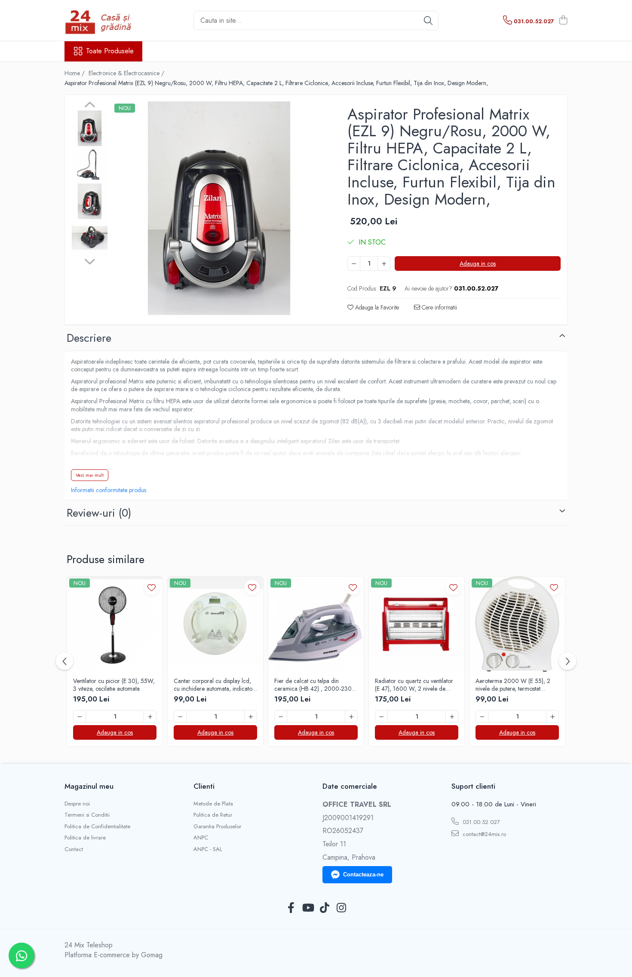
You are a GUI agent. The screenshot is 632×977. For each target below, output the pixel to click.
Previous (89, 105)
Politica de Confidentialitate (97, 826)
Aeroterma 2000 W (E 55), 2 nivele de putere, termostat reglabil (513, 684)
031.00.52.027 (480, 822)
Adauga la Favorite (376, 307)
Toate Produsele (110, 51)
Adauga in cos (478, 263)
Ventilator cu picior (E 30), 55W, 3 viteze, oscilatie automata (114, 684)
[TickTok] (324, 908)
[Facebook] (290, 908)
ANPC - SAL (207, 849)
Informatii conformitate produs (108, 490)
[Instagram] (341, 908)
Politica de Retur (212, 815)
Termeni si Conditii (87, 815)
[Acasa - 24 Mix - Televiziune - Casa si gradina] (107, 20)
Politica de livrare (85, 838)
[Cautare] (428, 20)
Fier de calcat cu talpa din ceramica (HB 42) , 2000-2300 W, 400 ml (315, 684)
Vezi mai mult (90, 475)
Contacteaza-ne (363, 874)
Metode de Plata (213, 804)
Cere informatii (438, 307)
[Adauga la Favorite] (151, 587)
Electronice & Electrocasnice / (127, 73)
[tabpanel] (219, 208)
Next (89, 260)
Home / (75, 73)
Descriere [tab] (89, 338)
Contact (73, 849)
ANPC (200, 838)
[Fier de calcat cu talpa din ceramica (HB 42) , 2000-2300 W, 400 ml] (316, 624)
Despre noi (77, 804)
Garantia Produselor (217, 826)
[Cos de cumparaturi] (563, 20)
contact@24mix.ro (483, 834)
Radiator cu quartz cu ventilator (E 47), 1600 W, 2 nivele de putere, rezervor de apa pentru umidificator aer (414, 684)
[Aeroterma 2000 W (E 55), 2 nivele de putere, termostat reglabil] (517, 624)
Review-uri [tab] (99, 513)
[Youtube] (307, 908)
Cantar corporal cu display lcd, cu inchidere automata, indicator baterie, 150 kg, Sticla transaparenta (214, 684)
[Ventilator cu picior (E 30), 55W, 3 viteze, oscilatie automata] (115, 624)
